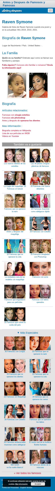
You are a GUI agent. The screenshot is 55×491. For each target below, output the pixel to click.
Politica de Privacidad (10, 488)
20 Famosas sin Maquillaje (15, 397)
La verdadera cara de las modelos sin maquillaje (15, 278)
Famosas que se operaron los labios (40, 420)
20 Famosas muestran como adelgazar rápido (40, 210)
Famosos (13, 118)
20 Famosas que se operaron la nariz (40, 352)
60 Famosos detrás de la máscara (40, 466)
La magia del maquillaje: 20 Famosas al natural (15, 187)
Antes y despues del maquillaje (14, 233)
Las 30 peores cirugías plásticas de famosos (40, 164)
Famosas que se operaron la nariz (15, 210)
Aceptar (38, 484)
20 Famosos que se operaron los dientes (15, 375)
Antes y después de (21, 120)
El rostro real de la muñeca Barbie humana (40, 443)
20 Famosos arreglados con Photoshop (40, 255)
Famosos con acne (40, 277)
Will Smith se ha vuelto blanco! (15, 466)
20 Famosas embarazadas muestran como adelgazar (15, 443)
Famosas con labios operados (40, 301)
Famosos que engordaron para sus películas (15, 301)
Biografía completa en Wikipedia (16, 130)
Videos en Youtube (10, 136)
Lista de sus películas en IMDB (16, 133)
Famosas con (16, 115)
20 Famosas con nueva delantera (40, 187)
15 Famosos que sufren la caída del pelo (15, 323)
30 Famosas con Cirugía (15, 351)
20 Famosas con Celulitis (40, 232)
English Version (26, 488)
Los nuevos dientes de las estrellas (15, 164)
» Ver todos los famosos (27, 473)
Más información (21, 484)
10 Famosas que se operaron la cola (15, 255)
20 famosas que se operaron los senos (40, 398)
